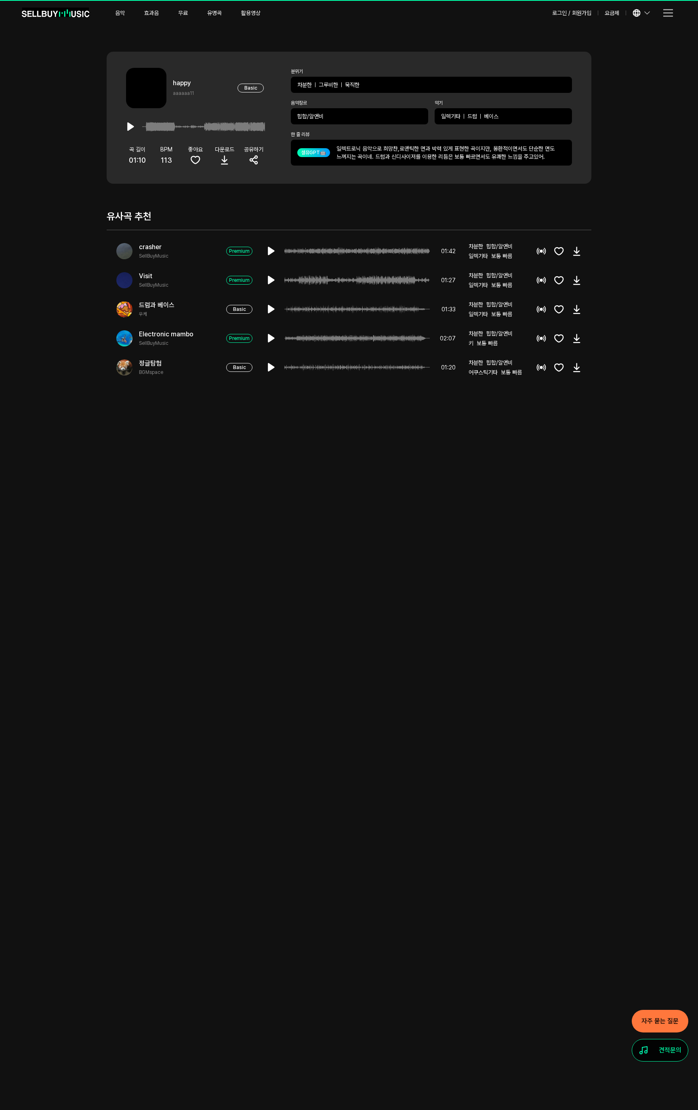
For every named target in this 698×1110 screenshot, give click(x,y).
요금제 (612, 13)
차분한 (304, 85)
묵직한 (352, 85)
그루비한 (328, 85)
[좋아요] (559, 251)
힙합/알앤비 (310, 116)
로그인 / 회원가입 (571, 13)
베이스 (491, 116)
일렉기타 (450, 116)
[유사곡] (541, 251)
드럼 (472, 116)
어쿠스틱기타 (483, 372)
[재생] (271, 251)
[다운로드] (577, 251)
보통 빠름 (501, 256)
